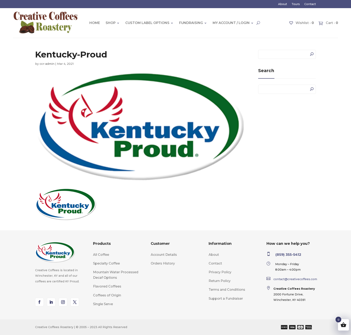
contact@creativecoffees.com (295, 279)
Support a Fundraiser (226, 298)
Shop (111, 23)
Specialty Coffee (106, 263)
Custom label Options (147, 23)
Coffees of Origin (107, 295)
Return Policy (220, 281)
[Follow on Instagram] (63, 302)
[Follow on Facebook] (39, 302)
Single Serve (103, 304)
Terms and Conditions (227, 290)
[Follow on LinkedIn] (51, 302)
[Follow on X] (74, 302)
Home (94, 23)
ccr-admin (47, 64)
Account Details (164, 255)
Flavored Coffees (107, 286)
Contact (310, 4)
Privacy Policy (220, 272)
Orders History (163, 263)
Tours (295, 4)
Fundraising (191, 23)
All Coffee (101, 255)
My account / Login (231, 23)
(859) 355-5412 (288, 255)
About (282, 4)
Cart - (331, 23)
